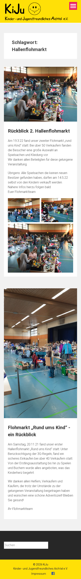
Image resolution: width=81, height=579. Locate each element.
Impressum (38, 573)
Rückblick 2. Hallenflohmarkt (39, 131)
